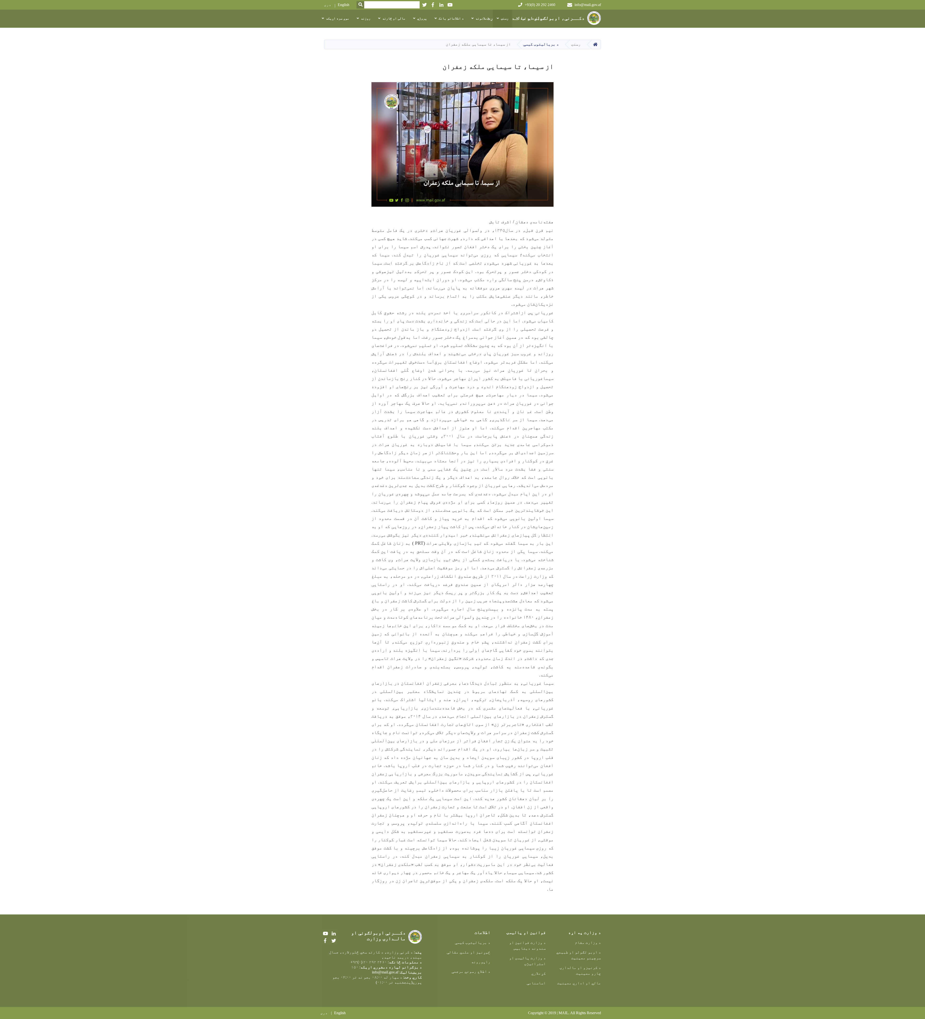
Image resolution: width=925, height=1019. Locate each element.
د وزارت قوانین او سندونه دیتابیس (527, 945)
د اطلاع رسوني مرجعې (470, 971)
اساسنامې (536, 983)
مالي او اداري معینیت (579, 983)
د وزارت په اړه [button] (532, 18)
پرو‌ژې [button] (422, 18)
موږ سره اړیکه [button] (337, 18)
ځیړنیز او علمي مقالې (468, 952)
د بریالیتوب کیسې (541, 44)
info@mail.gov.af (588, 5)
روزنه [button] (365, 18)
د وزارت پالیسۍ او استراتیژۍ (527, 961)
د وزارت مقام (588, 942)
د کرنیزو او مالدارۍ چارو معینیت (580, 970)
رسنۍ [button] (505, 18)
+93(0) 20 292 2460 (540, 5)
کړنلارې (538, 973)
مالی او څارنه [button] (393, 18)
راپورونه (480, 962)
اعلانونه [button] (482, 18)
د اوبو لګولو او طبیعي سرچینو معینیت (578, 955)
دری (327, 5)
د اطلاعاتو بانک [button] (451, 18)
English (343, 5)
